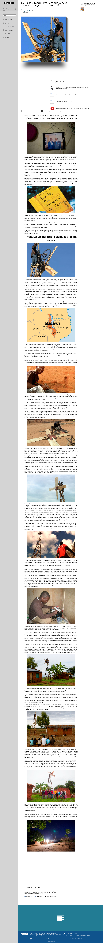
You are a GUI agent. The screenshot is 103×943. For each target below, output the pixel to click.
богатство (93, 3)
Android (88, 935)
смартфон (72, 935)
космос (80, 935)
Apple (76, 935)
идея (87, 3)
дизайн (77, 937)
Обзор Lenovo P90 (87, 59)
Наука (7, 23)
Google (84, 935)
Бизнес (7, 34)
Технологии (9, 26)
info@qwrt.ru (36, 938)
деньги (83, 5)
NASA (80, 938)
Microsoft (72, 938)
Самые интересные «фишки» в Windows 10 (88, 43)
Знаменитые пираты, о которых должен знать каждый (73, 58)
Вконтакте (50, 938)
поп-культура (82, 937)
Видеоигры (9, 30)
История (83, 3)
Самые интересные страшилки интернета (71, 42)
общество (92, 5)
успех (87, 5)
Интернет (8, 19)
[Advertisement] (60, 72)
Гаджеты (8, 37)
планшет (88, 937)
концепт (77, 938)
